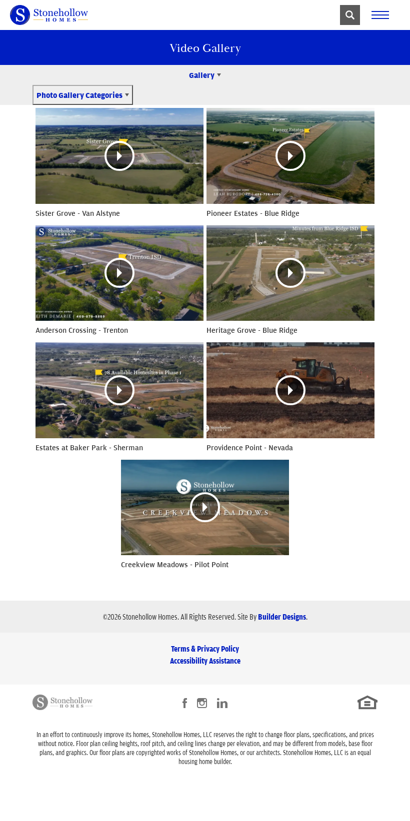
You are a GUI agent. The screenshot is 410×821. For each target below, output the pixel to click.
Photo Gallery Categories (79, 95)
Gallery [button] (201, 75)
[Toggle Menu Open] (380, 15)
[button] (350, 15)
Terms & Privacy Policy (205, 648)
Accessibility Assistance (205, 660)
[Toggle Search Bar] (350, 15)
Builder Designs (282, 616)
